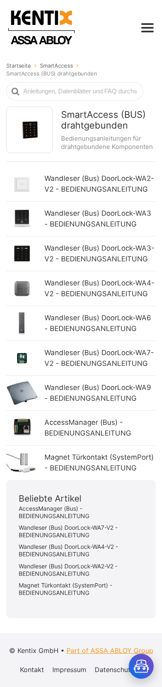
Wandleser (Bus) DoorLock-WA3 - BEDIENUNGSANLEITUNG (97, 218)
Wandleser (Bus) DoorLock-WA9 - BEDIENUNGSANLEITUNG (97, 392)
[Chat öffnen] (141, 666)
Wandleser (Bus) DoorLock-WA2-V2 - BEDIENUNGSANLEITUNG (99, 183)
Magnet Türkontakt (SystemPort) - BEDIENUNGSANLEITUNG (99, 462)
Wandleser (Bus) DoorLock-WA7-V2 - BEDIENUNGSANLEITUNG (99, 358)
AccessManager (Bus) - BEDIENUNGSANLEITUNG (87, 427)
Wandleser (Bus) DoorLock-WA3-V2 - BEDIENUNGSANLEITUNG (99, 253)
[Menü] (147, 27)
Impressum (69, 669)
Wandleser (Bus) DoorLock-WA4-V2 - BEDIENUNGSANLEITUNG (99, 288)
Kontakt (32, 669)
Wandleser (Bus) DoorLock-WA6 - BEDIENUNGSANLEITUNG (97, 323)
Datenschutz (114, 669)
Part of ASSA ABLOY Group (109, 650)
